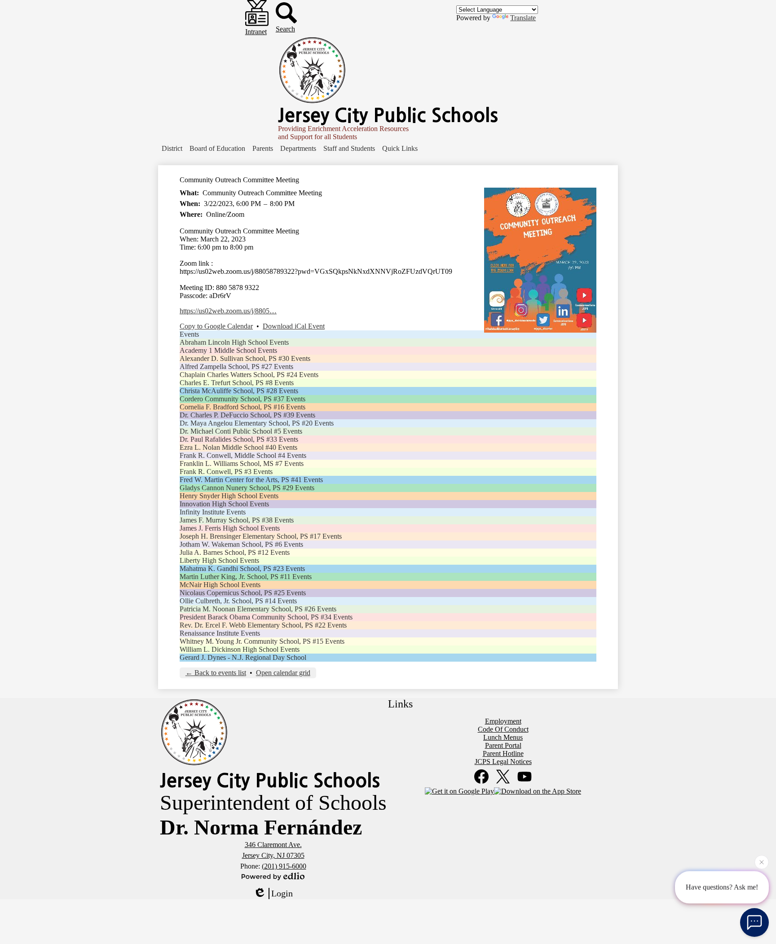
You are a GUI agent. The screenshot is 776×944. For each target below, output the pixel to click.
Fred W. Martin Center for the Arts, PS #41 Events (251, 479)
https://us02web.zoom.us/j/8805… (228, 311)
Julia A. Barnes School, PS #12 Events (235, 552)
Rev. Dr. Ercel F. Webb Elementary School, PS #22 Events (263, 625)
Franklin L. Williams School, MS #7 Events (242, 463)
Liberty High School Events (219, 560)
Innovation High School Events (224, 504)
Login (282, 893)
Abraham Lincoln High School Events (234, 342)
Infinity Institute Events (213, 512)
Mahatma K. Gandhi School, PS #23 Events (242, 568)
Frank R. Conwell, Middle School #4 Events (243, 455)
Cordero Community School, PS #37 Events (242, 399)
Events (189, 334)
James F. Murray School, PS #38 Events (237, 520)
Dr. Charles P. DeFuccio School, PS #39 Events (247, 415)
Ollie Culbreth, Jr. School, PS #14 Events (238, 601)
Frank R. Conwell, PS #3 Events (226, 471)
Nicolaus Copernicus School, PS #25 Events (243, 593)
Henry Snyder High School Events (229, 496)
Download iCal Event (294, 326)
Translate (523, 18)
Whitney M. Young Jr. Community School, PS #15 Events (262, 641)
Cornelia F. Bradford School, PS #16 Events (242, 407)
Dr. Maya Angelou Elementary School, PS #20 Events (257, 423)
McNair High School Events (220, 584)
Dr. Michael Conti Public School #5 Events (241, 431)
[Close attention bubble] (761, 860)
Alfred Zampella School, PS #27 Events (236, 366)
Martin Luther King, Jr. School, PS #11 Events (246, 576)
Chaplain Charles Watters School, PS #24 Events (249, 374)
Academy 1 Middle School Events (228, 350)
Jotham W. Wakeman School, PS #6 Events (241, 544)
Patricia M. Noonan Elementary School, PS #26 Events (258, 609)
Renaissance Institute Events (220, 633)
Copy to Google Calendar (216, 326)
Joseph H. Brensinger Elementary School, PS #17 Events (261, 536)
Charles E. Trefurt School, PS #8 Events (237, 382)
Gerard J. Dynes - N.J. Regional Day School (243, 657)
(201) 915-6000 (284, 866)
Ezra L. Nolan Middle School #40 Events (238, 447)
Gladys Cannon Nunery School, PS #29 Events (247, 488)
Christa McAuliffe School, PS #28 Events (239, 391)
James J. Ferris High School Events (230, 528)
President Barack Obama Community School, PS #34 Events (266, 617)
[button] (172, 148)
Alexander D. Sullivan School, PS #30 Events (245, 358)
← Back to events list (215, 672)
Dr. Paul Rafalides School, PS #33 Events (239, 439)
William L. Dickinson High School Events (240, 649)
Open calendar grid (283, 672)
